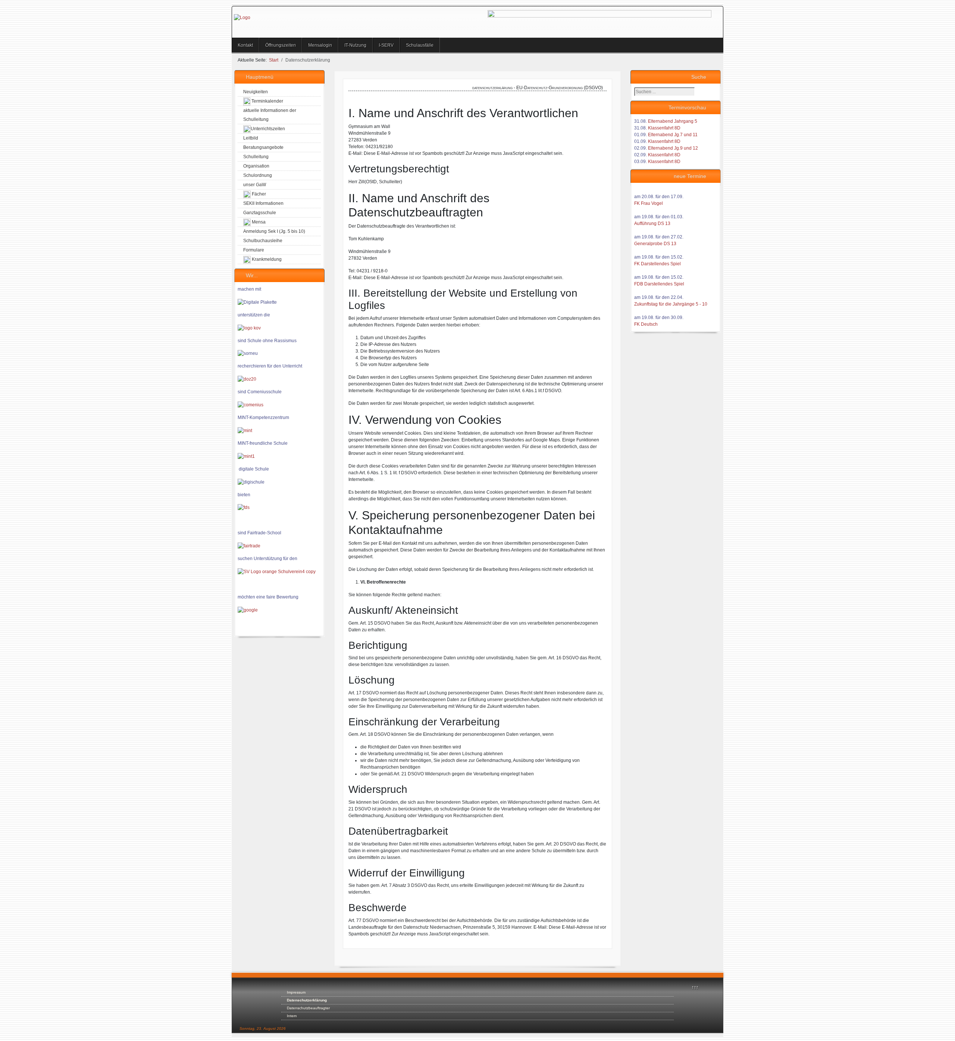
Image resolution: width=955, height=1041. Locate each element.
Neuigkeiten (255, 91)
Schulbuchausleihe (262, 240)
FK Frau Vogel (648, 203)
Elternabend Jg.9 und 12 (673, 148)
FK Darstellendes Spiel (657, 263)
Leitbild (250, 138)
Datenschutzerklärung (307, 1000)
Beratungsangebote (263, 147)
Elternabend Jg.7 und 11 (673, 134)
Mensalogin (320, 45)
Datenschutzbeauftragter (308, 1008)
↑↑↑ (695, 987)
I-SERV (386, 45)
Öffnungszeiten (280, 45)
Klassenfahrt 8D (664, 128)
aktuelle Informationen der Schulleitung (269, 115)
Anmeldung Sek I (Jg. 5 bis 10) (274, 231)
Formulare (253, 250)
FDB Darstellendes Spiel (659, 284)
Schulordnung (257, 175)
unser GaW (254, 184)
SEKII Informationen (263, 203)
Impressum (296, 992)
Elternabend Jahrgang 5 (672, 121)
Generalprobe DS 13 (655, 243)
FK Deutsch (646, 324)
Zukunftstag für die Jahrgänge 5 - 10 (670, 304)
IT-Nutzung (355, 45)
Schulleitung (256, 156)
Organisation (256, 166)
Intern (292, 1016)
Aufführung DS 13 (652, 223)
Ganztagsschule (259, 212)
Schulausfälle (419, 45)
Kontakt (245, 45)
